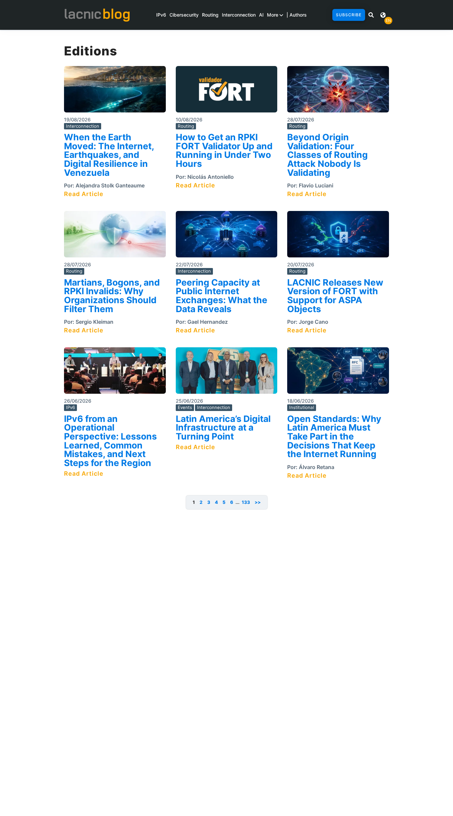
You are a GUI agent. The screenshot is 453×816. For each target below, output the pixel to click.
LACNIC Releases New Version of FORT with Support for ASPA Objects (335, 295)
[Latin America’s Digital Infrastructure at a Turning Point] (227, 372)
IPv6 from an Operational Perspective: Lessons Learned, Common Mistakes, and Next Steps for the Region (110, 440)
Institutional (301, 407)
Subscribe (348, 14)
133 (246, 502)
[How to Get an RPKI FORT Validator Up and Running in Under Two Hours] (227, 91)
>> (258, 502)
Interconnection (239, 15)
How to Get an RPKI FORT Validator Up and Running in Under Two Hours (224, 150)
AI (261, 15)
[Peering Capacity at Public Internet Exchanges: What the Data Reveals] (227, 236)
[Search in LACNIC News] (371, 15)
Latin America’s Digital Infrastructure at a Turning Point (223, 427)
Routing (210, 15)
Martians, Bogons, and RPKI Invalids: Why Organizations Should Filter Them (112, 295)
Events (185, 407)
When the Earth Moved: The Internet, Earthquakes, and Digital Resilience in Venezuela (109, 155)
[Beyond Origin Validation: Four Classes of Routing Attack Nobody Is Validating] (338, 91)
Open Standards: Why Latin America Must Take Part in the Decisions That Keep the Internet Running (334, 436)
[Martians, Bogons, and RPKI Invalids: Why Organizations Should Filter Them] (115, 236)
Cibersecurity (184, 15)
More (273, 15)
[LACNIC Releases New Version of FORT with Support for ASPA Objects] (338, 236)
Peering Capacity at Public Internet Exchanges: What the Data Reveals (221, 295)
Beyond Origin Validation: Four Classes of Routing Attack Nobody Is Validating (327, 155)
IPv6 (161, 15)
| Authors (297, 15)
